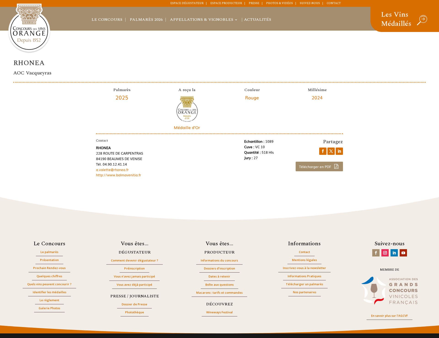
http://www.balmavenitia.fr (118, 174)
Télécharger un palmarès (304, 284)
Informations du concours (219, 260)
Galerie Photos (49, 308)
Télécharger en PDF (315, 166)
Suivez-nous (310, 3)
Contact (334, 3)
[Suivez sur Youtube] (403, 252)
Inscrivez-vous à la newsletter (304, 268)
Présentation (49, 260)
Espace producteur (226, 3)
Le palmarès (49, 252)
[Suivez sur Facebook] (376, 252)
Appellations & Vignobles (201, 20)
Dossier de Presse (134, 304)
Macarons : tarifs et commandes (219, 292)
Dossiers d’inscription (219, 268)
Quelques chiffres (49, 276)
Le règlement (49, 300)
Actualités (257, 20)
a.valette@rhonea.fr (112, 169)
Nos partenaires (304, 292)
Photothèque (134, 312)
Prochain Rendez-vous (49, 268)
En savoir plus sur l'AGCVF (389, 316)
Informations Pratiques (304, 276)
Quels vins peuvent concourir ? (49, 284)
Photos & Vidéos (279, 3)
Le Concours (106, 20)
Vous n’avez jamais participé (134, 276)
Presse (254, 3)
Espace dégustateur (186, 3)
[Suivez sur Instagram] (385, 252)
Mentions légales (304, 260)
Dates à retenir (219, 276)
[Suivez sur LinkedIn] (394, 252)
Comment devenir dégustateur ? (134, 260)
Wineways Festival (219, 312)
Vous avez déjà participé (134, 285)
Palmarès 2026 (146, 20)
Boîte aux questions (219, 285)
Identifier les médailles (49, 292)
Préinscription (134, 268)
